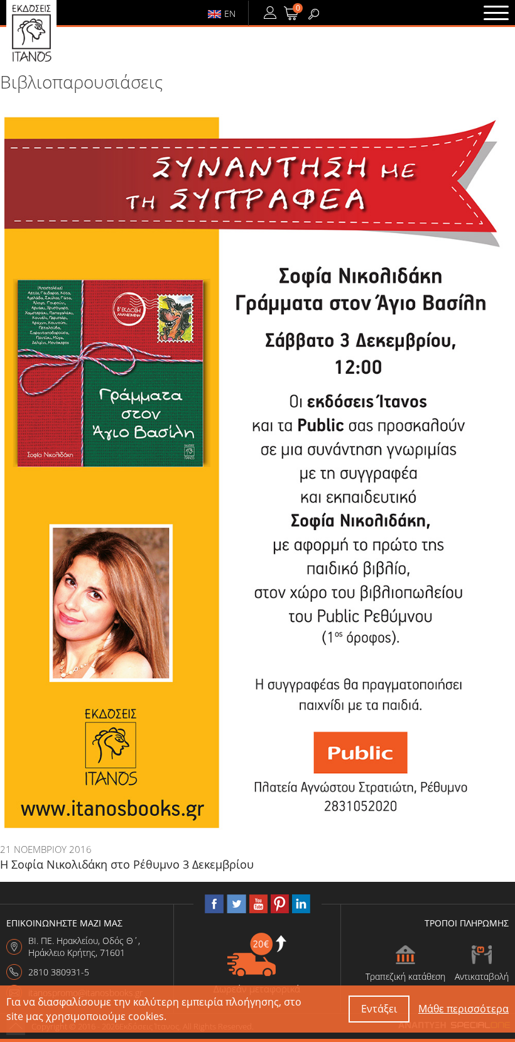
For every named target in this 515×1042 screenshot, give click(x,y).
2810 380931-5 (58, 972)
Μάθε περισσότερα (463, 1009)
